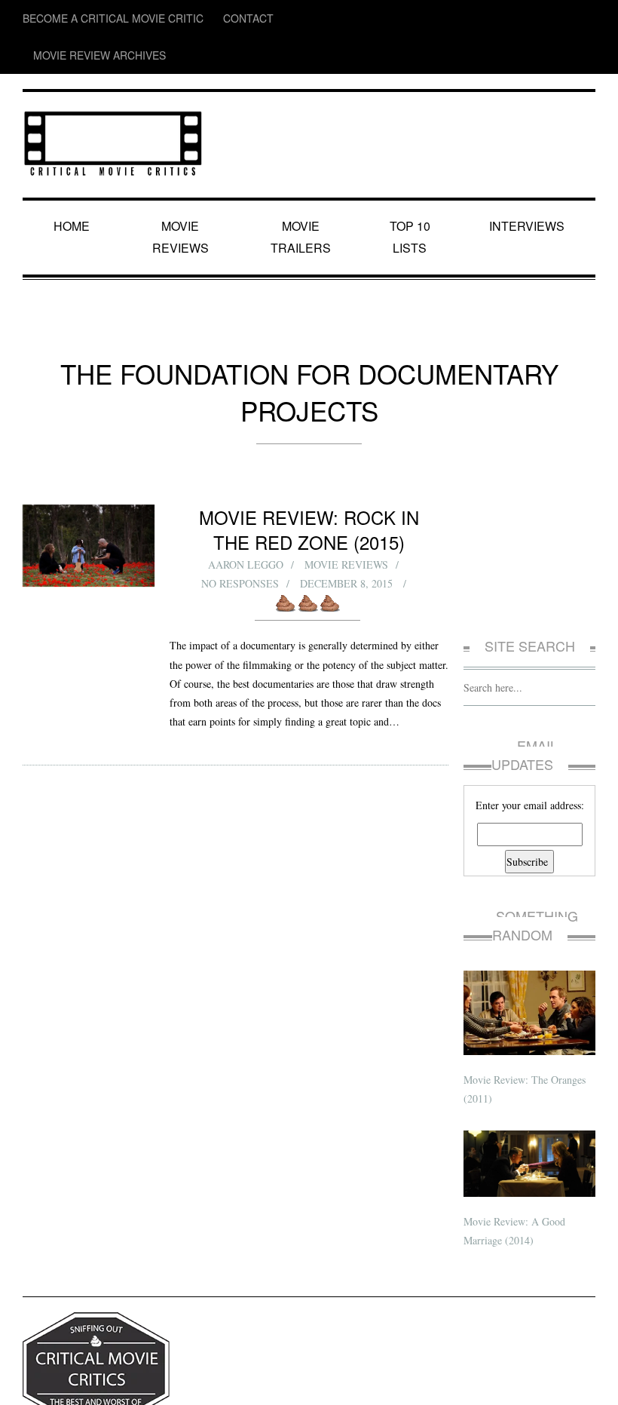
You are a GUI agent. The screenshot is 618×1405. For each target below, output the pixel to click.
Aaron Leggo (245, 468)
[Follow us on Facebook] (497, 18)
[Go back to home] (113, 101)
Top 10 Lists (412, 188)
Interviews (529, 188)
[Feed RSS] (468, 18)
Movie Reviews (183, 188)
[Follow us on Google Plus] (558, 18)
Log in (583, 1381)
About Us (101, 1381)
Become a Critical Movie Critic (91, 18)
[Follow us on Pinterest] (584, 18)
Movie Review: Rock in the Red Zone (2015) (309, 432)
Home (74, 188)
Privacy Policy (49, 1381)
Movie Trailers (301, 188)
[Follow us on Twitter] (525, 18)
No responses (240, 487)
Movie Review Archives (286, 18)
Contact (198, 18)
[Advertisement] (529, 463)
